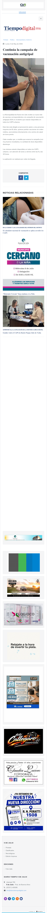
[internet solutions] (35, 911)
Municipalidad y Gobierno (24, 40)
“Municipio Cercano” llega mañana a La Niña (19, 294)
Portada (5, 40)
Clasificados (10, 850)
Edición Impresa (11, 856)
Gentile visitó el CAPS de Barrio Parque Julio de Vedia (22, 333)
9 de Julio (22, 11)
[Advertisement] (23, 436)
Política (12, 40)
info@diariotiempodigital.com (16, 890)
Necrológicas (10, 853)
